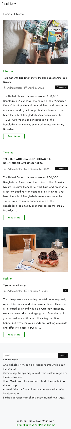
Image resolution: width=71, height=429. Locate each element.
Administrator (14, 88)
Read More (14, 136)
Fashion (7, 278)
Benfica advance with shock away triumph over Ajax (34, 397)
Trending (8, 152)
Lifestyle (8, 71)
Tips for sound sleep (14, 285)
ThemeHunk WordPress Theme (35, 425)
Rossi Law (9, 3)
